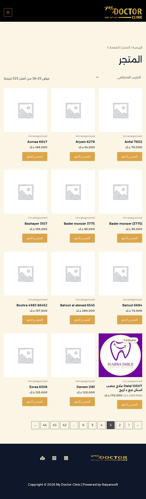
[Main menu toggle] (8, 12)
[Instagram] (54, 458)
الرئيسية (137, 47)
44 (45, 425)
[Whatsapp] (66, 458)
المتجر (126, 47)
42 (65, 425)
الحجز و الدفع (130, 156)
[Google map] (42, 458)
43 (55, 425)
